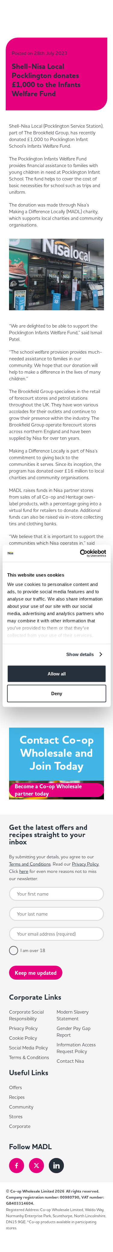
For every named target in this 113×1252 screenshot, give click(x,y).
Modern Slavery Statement (73, 1015)
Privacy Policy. (85, 864)
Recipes (17, 1097)
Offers (15, 1087)
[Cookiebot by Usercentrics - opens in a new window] (80, 553)
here (23, 871)
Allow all (57, 673)
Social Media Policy (28, 1048)
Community (21, 1107)
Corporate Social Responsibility (26, 1015)
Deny (56, 693)
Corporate (19, 1126)
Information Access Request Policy (76, 1048)
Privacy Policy (23, 1028)
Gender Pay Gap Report (73, 1031)
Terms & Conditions (29, 1057)
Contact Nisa (70, 1061)
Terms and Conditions (30, 864)
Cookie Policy (23, 1038)
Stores (16, 1116)
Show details (80, 654)
